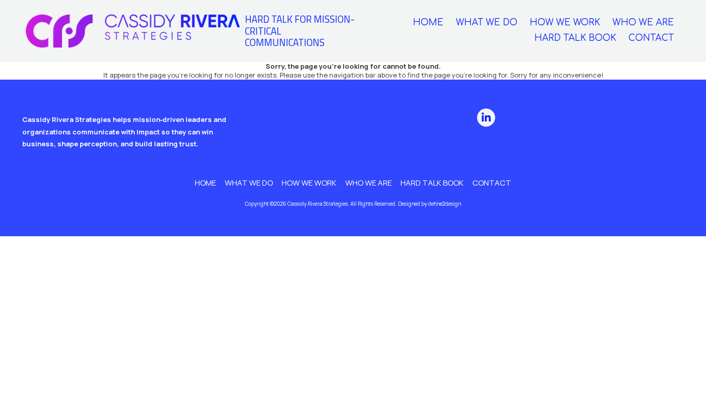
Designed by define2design (429, 203)
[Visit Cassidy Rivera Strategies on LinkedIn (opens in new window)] (486, 118)
